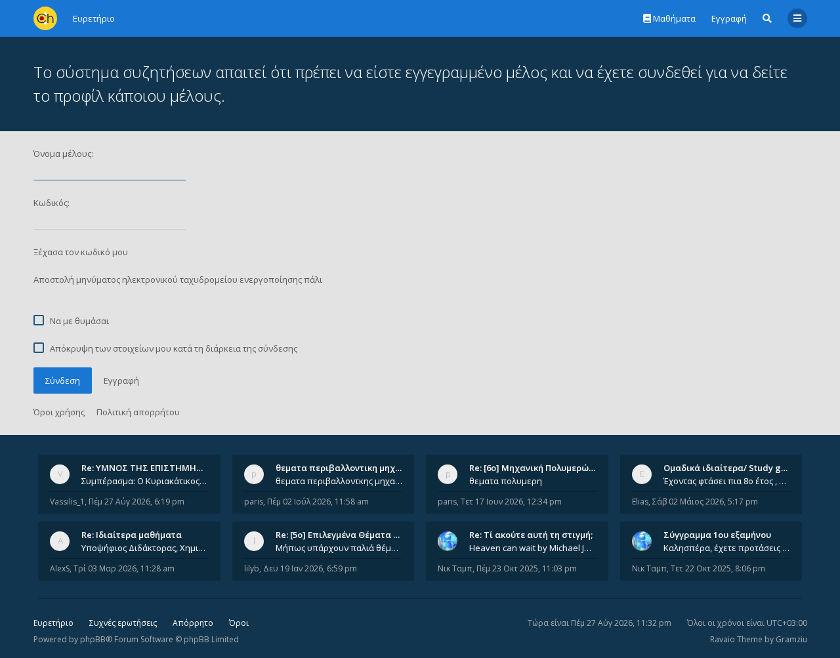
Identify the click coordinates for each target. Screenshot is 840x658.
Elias (640, 501)
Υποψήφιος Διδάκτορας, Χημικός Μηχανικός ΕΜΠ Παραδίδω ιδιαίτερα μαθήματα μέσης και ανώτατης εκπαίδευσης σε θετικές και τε (145, 548)
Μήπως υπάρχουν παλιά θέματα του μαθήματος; (339, 548)
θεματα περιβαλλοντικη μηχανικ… (348, 468)
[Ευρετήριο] (45, 18)
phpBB (93, 639)
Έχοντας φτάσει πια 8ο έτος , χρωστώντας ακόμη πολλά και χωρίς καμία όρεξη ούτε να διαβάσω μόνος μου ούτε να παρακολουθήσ (727, 481)
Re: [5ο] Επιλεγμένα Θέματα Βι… (342, 535)
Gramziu (791, 639)
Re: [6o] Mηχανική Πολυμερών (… (537, 468)
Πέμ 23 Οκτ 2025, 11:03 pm (526, 568)
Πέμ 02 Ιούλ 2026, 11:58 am (318, 501)
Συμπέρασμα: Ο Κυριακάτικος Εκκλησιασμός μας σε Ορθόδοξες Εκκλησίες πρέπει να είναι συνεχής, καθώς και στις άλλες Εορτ (145, 481)
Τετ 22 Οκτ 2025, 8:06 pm (718, 568)
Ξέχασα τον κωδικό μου (80, 252)
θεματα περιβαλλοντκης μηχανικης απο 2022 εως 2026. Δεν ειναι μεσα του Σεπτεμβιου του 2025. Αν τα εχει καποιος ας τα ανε (339, 481)
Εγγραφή (729, 18)
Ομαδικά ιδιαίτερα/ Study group (732, 468)
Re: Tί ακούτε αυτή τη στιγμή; (531, 535)
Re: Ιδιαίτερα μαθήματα (131, 535)
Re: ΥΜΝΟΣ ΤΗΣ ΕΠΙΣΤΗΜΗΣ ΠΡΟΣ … (158, 468)
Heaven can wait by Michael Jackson (533, 548)
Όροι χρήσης (59, 412)
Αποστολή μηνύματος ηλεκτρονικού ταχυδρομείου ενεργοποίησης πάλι (177, 279)
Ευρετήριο (53, 622)
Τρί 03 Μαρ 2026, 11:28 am (124, 568)
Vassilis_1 (67, 501)
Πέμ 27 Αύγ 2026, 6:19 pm (136, 501)
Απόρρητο (193, 622)
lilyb (251, 568)
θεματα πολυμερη (505, 481)
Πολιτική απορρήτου (138, 412)
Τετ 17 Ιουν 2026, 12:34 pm (511, 501)
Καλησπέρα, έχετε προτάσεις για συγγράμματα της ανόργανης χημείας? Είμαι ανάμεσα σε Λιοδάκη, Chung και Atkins (727, 548)
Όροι (239, 622)
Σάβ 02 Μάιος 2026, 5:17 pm (705, 501)
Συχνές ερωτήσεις (123, 622)
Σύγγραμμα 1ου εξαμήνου (717, 535)
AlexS (60, 568)
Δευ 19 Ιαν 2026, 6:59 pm (310, 568)
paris (253, 501)
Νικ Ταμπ (455, 568)
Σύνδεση (62, 380)
